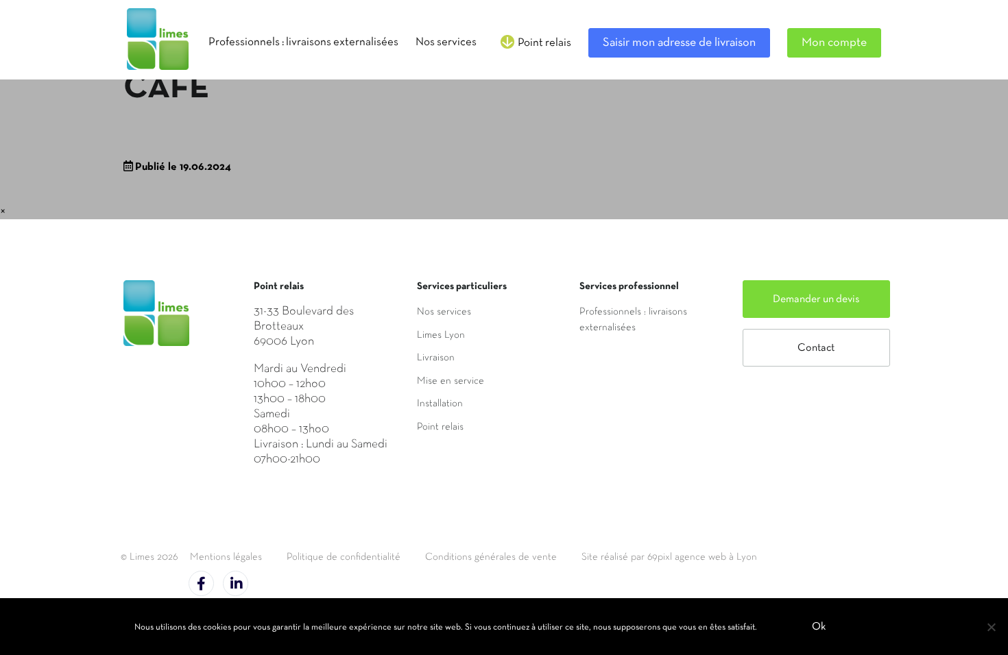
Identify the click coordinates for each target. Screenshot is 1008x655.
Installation (440, 403)
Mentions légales (226, 557)
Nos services (444, 312)
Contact (816, 348)
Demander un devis (816, 299)
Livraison (436, 357)
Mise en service (450, 381)
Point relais (440, 427)
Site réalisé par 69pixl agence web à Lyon (669, 557)
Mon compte (834, 43)
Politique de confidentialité (343, 557)
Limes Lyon (441, 335)
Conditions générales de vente (491, 557)
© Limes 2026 (149, 557)
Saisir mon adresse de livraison (679, 43)
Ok (819, 627)
